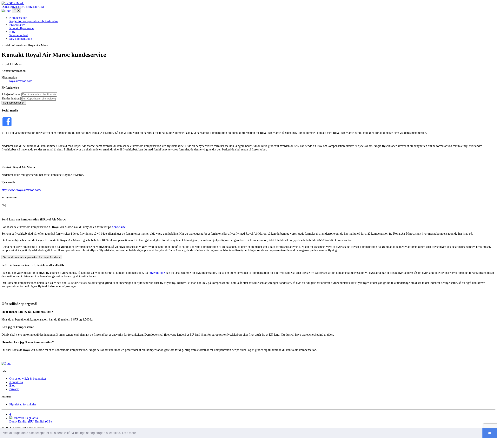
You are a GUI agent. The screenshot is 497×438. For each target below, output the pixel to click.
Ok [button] (490, 433)
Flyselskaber (17, 24)
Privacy (14, 389)
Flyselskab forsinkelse (22, 404)
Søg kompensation (20, 38)
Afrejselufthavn (11, 94)
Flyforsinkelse (49, 21)
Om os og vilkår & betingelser (27, 378)
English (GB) (35, 6)
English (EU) (18, 6)
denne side (119, 227)
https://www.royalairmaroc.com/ (21, 190)
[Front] (6, 363)
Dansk (6, 6)
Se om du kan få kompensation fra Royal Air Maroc (32, 257)
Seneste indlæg (18, 35)
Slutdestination (11, 98)
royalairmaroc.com (20, 81)
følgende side (157, 272)
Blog (12, 31)
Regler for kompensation (24, 21)
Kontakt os (16, 382)
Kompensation (18, 17)
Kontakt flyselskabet (21, 28)
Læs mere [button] (129, 433)
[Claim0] (7, 10)
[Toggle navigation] (16, 11)
